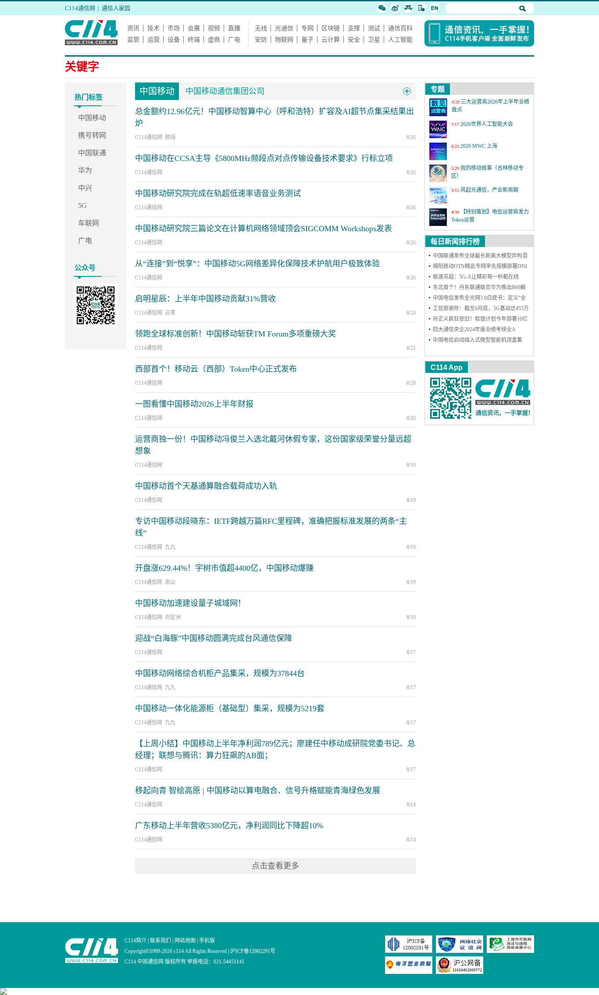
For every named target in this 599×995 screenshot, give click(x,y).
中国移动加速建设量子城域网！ (190, 603)
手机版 (207, 941)
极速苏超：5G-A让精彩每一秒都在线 (476, 277)
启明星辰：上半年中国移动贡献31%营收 (205, 298)
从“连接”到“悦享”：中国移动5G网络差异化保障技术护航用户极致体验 (257, 263)
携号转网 (92, 135)
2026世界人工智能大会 (486, 124)
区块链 (330, 28)
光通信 (284, 28)
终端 (194, 39)
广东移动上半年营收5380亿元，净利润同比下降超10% (229, 825)
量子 (307, 39)
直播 (234, 28)
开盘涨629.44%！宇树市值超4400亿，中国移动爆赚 (224, 568)
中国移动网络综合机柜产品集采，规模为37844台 (220, 673)
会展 (194, 28)
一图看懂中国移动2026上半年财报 (194, 404)
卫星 (374, 39)
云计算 (330, 39)
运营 (153, 39)
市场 (174, 28)
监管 (133, 39)
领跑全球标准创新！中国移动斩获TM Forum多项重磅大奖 (235, 333)
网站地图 (185, 941)
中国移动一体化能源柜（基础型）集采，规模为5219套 (229, 708)
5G (82, 205)
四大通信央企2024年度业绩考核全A (474, 329)
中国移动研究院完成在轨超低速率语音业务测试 (218, 193)
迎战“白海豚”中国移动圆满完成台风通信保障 (213, 638)
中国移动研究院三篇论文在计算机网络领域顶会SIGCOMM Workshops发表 (263, 228)
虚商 (214, 39)
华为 (85, 170)
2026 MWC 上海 (478, 146)
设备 (174, 39)
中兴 (85, 188)
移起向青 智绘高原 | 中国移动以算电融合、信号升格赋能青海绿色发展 (257, 790)
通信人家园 (116, 8)
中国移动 (92, 118)
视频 (214, 28)
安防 (261, 39)
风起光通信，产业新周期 (489, 190)
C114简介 (135, 941)
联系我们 (160, 941)
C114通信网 (80, 8)
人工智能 (400, 39)
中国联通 (92, 153)
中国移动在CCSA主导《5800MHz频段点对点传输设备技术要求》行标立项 (264, 158)
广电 (234, 39)
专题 (438, 89)
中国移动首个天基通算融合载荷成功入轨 (206, 486)
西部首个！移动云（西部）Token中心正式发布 (216, 369)
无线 (261, 28)
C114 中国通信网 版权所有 (155, 962)
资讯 (133, 28)
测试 (374, 28)
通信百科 (400, 28)
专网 (307, 28)
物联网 (284, 39)
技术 (153, 28)
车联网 (88, 223)
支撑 (354, 28)
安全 (354, 39)
